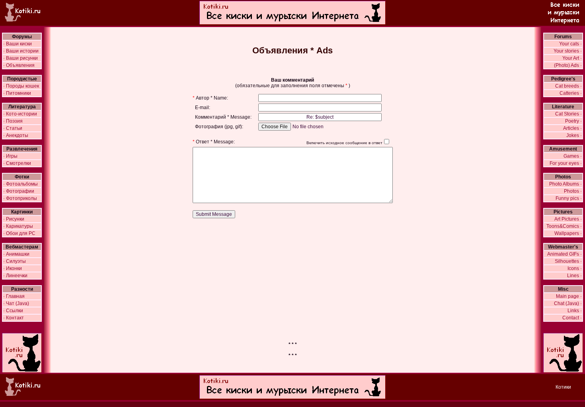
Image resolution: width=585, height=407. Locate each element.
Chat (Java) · (568, 303)
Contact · (572, 318)
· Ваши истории (21, 51)
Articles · (572, 128)
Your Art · (572, 58)
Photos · (573, 191)
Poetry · (573, 121)
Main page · (569, 296)
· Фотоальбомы (20, 184)
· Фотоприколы (20, 198)
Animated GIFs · (564, 254)
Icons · (574, 268)
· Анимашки (16, 254)
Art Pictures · (568, 219)
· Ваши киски (17, 44)
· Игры (10, 156)
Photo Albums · (565, 184)
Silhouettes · (568, 261)
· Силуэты (14, 261)
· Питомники (17, 93)
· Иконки (12, 268)
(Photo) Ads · (568, 65)
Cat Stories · (568, 114)
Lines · (574, 275)
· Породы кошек (21, 86)
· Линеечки (15, 275)
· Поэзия (13, 121)
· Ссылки (13, 310)
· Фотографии (18, 191)
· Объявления (19, 65)
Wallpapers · (568, 233)
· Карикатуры (18, 226)
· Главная (14, 296)
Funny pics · (569, 198)
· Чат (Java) (16, 303)
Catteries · (571, 93)
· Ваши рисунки (20, 58)
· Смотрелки (17, 163)
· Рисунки (13, 219)
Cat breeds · (568, 86)
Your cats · (570, 44)
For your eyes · (566, 163)
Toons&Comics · (564, 226)
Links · (574, 310)
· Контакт (13, 318)
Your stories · (568, 51)
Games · (573, 156)
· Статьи (12, 128)
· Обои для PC (19, 233)
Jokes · (574, 135)
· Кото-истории (20, 114)
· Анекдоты (15, 135)
